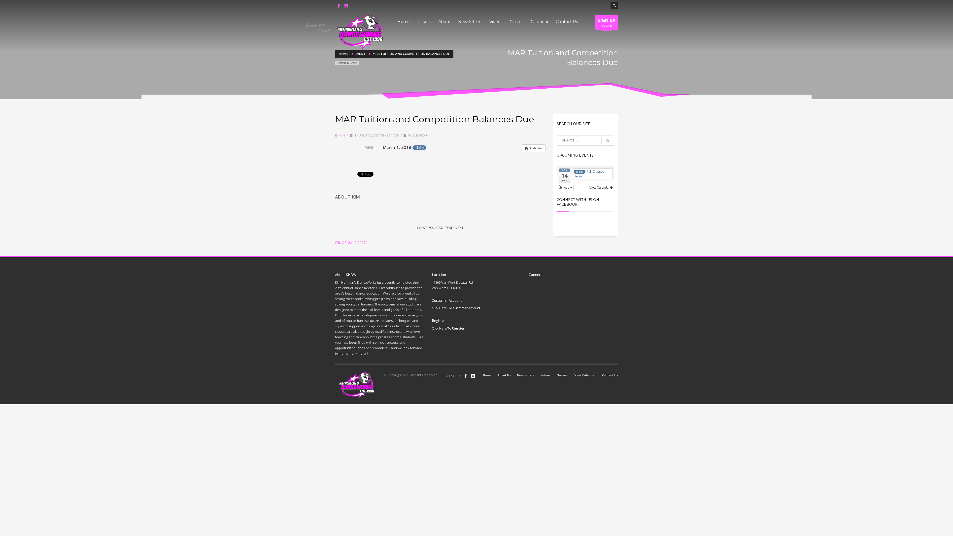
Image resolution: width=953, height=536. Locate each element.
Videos (545, 375)
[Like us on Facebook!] (465, 376)
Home (487, 375)
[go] (607, 140)
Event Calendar (585, 375)
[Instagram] (346, 5)
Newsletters (525, 375)
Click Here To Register (448, 328)
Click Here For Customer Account (456, 308)
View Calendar (599, 187)
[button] (565, 187)
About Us (504, 375)
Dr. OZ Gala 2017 (350, 242)
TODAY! (606, 22)
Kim (343, 135)
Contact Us (610, 375)
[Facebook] (338, 5)
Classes (561, 375)
